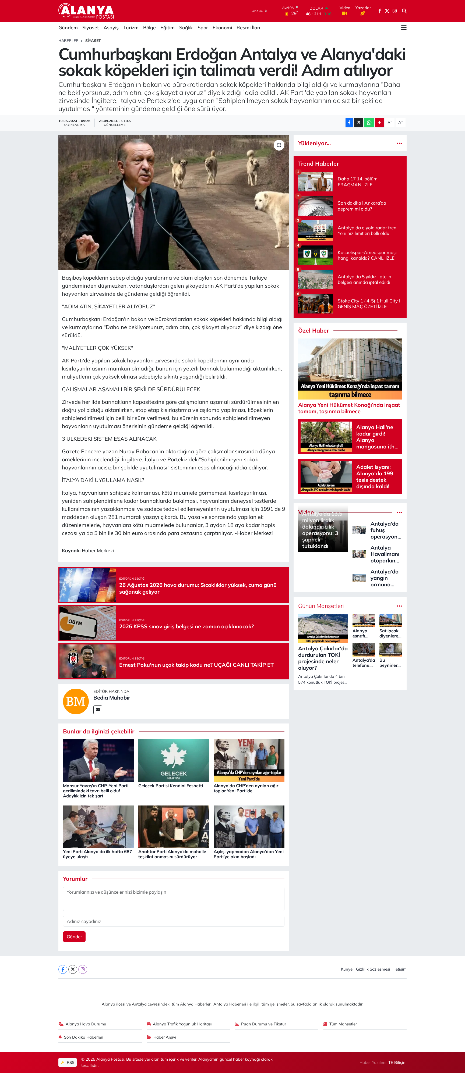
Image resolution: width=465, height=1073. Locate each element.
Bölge (149, 27)
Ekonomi (222, 27)
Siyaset (90, 27)
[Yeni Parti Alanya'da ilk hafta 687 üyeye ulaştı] (98, 826)
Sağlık (186, 27)
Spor (203, 27)
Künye (347, 969)
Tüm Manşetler (343, 1023)
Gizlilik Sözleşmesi (373, 969)
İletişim (400, 969)
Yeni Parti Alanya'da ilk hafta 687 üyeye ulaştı (97, 854)
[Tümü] (399, 143)
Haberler (68, 40)
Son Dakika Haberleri (83, 1037)
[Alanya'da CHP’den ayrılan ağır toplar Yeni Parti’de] (249, 760)
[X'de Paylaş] (358, 122)
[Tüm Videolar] (399, 512)
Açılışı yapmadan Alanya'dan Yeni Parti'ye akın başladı (249, 854)
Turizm (131, 27)
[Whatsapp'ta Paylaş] (369, 122)
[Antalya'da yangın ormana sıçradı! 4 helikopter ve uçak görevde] (359, 577)
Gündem (68, 27)
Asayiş (111, 27)
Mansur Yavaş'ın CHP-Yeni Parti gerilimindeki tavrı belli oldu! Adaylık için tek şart (95, 790)
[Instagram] (82, 969)
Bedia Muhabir (111, 697)
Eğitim (167, 27)
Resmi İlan (248, 27)
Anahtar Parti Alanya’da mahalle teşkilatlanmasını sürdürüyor (172, 854)
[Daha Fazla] (379, 122)
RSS (70, 1062)
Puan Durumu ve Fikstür (263, 1023)
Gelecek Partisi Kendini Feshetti (170, 785)
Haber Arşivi (164, 1037)
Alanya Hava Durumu (86, 1023)
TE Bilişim (397, 1062)
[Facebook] (62, 969)
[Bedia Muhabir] (76, 701)
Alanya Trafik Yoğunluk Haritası (182, 1023)
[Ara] (404, 11)
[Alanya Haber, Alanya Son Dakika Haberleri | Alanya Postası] (86, 10)
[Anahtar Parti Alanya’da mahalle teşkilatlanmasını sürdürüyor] (173, 826)
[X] (72, 969)
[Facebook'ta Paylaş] (349, 122)
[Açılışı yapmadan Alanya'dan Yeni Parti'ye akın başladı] (249, 826)
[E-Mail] (97, 709)
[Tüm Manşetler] (399, 606)
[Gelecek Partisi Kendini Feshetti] (173, 760)
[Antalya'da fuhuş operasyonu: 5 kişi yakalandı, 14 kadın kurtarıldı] (359, 529)
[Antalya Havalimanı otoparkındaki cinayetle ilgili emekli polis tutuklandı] (359, 553)
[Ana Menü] (404, 28)
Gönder (74, 936)
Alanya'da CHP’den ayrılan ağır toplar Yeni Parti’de (246, 788)
